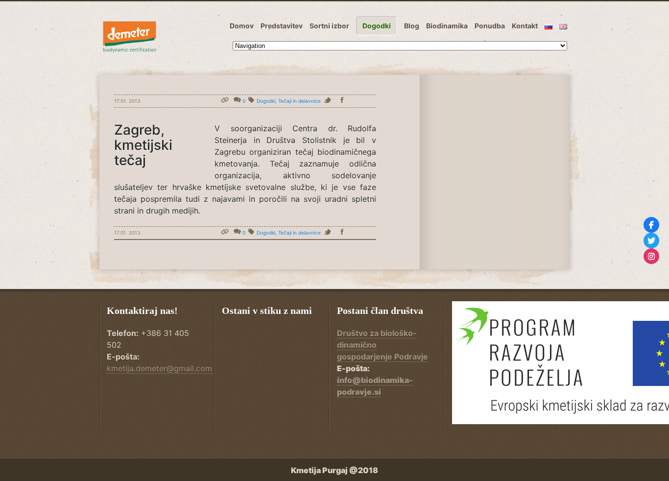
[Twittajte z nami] (651, 240)
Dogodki (266, 101)
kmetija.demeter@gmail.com (159, 368)
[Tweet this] (330, 101)
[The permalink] (226, 101)
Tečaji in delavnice (299, 101)
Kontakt (525, 26)
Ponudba (490, 26)
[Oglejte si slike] (651, 256)
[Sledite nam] (651, 225)
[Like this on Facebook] (344, 101)
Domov (242, 26)
